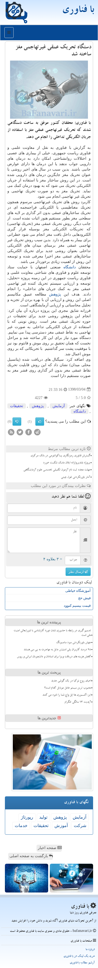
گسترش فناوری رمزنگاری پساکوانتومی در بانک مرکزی (60, 456)
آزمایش (59, 406)
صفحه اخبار (47, 848)
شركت (80, 825)
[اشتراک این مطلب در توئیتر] (20, 432)
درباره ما (90, 949)
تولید (43, 817)
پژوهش (55, 294)
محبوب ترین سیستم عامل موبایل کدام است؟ (67, 688)
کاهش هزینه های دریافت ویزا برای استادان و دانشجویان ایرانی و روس (54, 657)
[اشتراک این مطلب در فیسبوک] (28, 432)
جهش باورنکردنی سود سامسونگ (73, 643)
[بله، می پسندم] (39, 421)
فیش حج (84, 598)
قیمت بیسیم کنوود (77, 606)
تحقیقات (16, 406)
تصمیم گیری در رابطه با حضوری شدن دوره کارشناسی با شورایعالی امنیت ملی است (52, 633)
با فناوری (78, 11)
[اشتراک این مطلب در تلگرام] (37, 432)
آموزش (61, 825)
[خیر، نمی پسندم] (17, 421)
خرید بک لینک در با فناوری (79, 956)
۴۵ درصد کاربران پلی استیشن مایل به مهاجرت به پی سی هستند (57, 650)
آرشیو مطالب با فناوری (82, 963)
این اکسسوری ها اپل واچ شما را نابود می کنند (66, 695)
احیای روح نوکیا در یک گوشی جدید (71, 681)
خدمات (21, 825)
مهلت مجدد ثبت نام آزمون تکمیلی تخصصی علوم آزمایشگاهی (56, 470)
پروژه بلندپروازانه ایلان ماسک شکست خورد (66, 463)
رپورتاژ (27, 817)
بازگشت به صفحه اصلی (29, 856)
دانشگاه (69, 267)
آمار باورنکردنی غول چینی (75, 477)
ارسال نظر (76, 572)
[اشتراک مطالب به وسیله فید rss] (11, 432)
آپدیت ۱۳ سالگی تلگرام (78, 702)
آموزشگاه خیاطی (78, 591)
